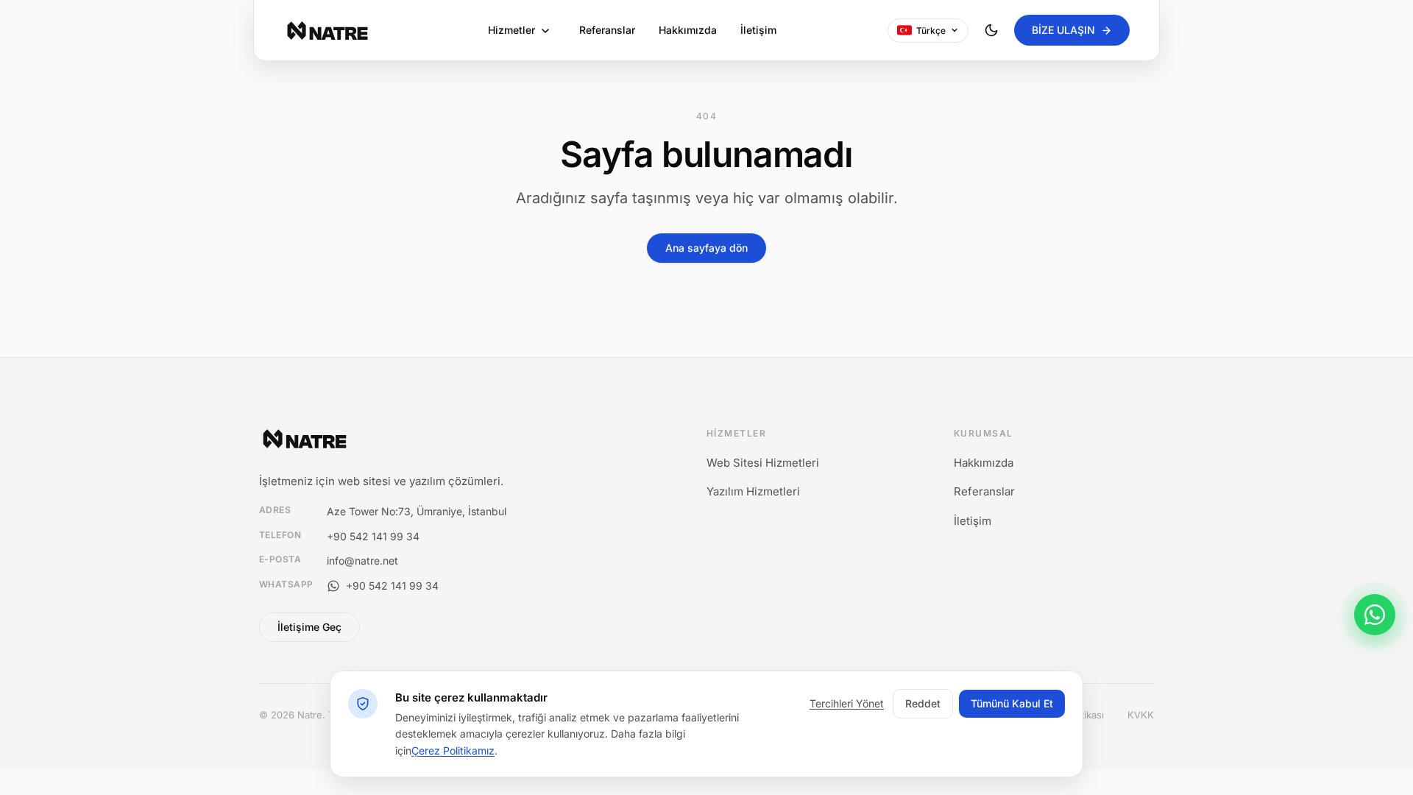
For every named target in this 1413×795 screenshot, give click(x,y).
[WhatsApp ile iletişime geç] (1374, 614)
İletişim (758, 30)
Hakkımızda (688, 30)
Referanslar (607, 30)
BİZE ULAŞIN (1063, 30)
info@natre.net (362, 560)
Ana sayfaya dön (706, 247)
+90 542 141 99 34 (373, 536)
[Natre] (327, 30)
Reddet (923, 703)
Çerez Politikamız (453, 750)
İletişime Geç (309, 627)
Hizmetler (511, 30)
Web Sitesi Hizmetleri (762, 463)
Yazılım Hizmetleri (753, 491)
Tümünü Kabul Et (1012, 703)
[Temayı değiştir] (991, 30)
